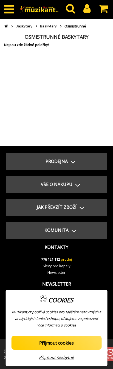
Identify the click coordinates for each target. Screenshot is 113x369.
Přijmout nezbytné (56, 357)
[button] (56, 162)
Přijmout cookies (56, 343)
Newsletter (56, 272)
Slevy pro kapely (56, 265)
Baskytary (24, 26)
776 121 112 (50, 259)
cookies (70, 325)
